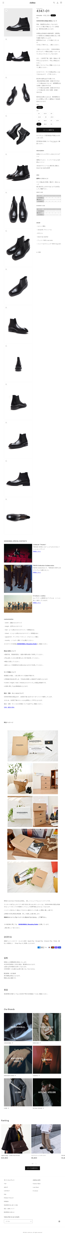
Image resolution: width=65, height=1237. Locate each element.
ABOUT (6, 1187)
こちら (54, 141)
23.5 (46, 114)
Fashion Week (37, 1183)
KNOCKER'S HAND (9, 1075)
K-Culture (35, 1190)
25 (46, 117)
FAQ (5, 1194)
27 (52, 121)
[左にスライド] (29, 1163)
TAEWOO (35, 1075)
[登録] (30, 1221)
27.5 (58, 121)
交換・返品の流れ (9, 707)
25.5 (52, 117)
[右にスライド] (36, 1163)
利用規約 (6, 1201)
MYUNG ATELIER (37, 1108)
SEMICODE (36, 1043)
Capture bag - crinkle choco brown (10, 1155)
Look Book (36, 1187)
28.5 (46, 124)
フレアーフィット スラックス (38, 1155)
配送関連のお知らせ (9, 1212)
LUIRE (5, 1108)
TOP (5, 1183)
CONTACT (7, 1190)
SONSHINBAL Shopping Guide (27, 644)
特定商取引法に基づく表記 (11, 1205)
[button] (3, 2)
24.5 (40, 117)
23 (39, 114)
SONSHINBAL (7, 1043)
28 (39, 124)
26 (39, 121)
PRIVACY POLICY (9, 1198)
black (39, 107)
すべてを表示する (32, 1168)
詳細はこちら (37, 551)
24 (52, 114)
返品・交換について (9, 1208)
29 (52, 124)
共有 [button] (39, 252)
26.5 (46, 121)
